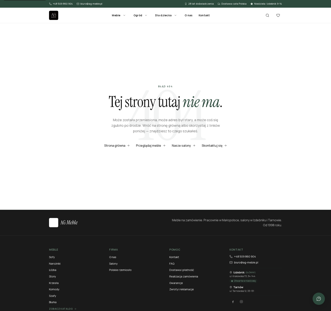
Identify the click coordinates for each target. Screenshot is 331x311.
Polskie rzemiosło (120, 270)
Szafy (52, 296)
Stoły (52, 276)
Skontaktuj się (212, 145)
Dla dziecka (163, 15)
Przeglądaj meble (148, 145)
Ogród (138, 15)
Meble (116, 15)
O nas (188, 15)
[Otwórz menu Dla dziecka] (175, 15)
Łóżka (52, 270)
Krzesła (54, 283)
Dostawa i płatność (181, 270)
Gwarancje (176, 283)
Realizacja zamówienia (183, 276)
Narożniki (55, 263)
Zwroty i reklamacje (181, 289)
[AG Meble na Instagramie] (241, 301)
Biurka (53, 302)
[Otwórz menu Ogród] (146, 15)
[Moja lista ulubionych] (278, 15)
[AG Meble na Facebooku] (232, 301)
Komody (54, 289)
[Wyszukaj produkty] (267, 15)
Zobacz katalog (61, 308)
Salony (113, 263)
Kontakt (204, 15)
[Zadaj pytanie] (319, 299)
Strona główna (114, 145)
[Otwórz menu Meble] (124, 15)
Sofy (52, 257)
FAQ (171, 263)
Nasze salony (181, 145)
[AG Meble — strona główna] (53, 15)
